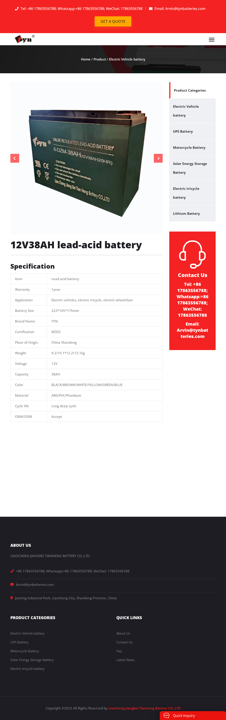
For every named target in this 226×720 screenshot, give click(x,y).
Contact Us (124, 642)
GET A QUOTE (113, 21)
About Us (123, 633)
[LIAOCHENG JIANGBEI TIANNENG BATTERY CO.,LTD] (25, 38)
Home (85, 59)
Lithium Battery (186, 213)
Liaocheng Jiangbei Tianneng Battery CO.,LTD (144, 708)
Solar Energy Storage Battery (190, 168)
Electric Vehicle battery (127, 59)
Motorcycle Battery (189, 147)
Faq (119, 651)
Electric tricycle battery (186, 193)
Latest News (125, 660)
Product (100, 59)
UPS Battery (183, 131)
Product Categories (190, 90)
